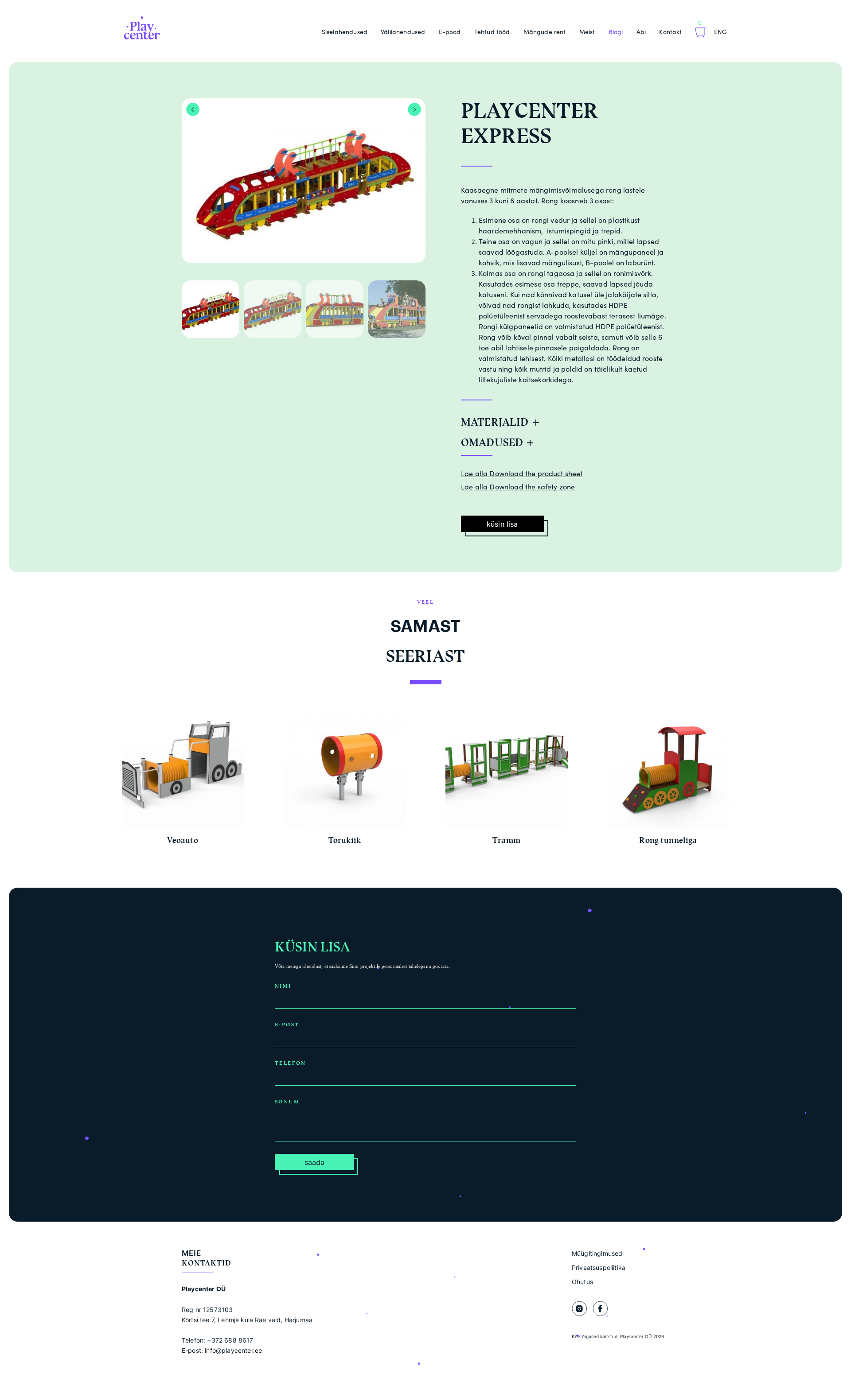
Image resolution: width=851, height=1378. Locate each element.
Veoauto (182, 840)
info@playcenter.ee (233, 1350)
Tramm (506, 840)
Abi (641, 31)
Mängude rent (544, 31)
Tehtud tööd (492, 31)
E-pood (450, 31)
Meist (587, 31)
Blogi (616, 31)
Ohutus (582, 1281)
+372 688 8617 (230, 1340)
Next (414, 109)
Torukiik (344, 840)
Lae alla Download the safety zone (518, 486)
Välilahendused (403, 31)
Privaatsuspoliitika (598, 1267)
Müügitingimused (597, 1253)
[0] (700, 33)
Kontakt (670, 31)
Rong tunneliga (668, 840)
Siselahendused (344, 31)
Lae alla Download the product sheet (522, 473)
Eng (720, 31)
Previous (192, 109)
